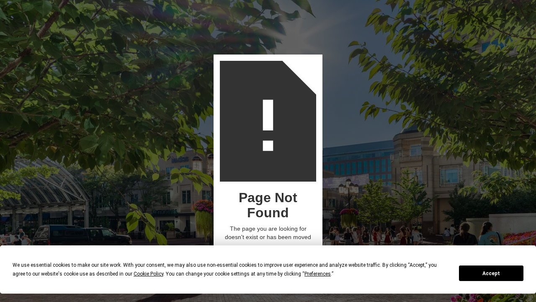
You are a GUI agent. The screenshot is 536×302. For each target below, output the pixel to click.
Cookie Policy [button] (148, 274)
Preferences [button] (317, 274)
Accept (491, 273)
